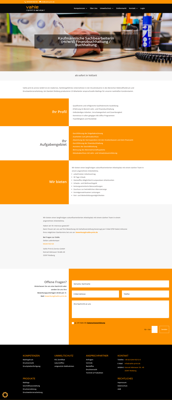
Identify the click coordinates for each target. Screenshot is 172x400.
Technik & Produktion (94, 373)
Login (142, 8)
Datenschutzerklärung (96, 323)
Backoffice (90, 366)
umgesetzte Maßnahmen (64, 366)
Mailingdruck (28, 359)
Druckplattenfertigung (31, 366)
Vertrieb (89, 363)
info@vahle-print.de (132, 363)
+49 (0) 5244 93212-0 (133, 359)
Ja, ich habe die (90, 323)
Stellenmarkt (121, 8)
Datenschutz (122, 386)
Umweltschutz (105, 8)
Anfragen (89, 359)
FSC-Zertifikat (59, 359)
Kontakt (132, 8)
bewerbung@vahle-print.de (56, 296)
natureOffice (59, 363)
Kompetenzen (79, 8)
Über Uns (93, 8)
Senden (164, 329)
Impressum (122, 382)
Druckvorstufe (28, 363)
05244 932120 (48, 244)
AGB (119, 389)
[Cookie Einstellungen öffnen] (5, 395)
